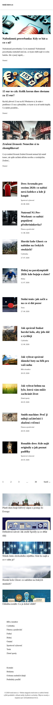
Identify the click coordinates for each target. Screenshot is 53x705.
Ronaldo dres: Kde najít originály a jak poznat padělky (35, 447)
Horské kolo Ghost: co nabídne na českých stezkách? (34, 245)
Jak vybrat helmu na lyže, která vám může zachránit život (33, 389)
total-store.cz (7, 5)
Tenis (23, 308)
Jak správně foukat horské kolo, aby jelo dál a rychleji (35, 332)
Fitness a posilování (27, 229)
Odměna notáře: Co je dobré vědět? (19, 604)
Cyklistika (24, 254)
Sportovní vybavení (27, 200)
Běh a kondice (26, 369)
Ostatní (4, 60)
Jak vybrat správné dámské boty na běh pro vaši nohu (35, 360)
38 (36, 482)
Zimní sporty (25, 398)
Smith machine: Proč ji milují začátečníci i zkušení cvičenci (34, 418)
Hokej (23, 279)
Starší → (47, 482)
